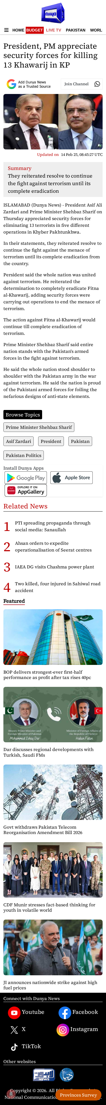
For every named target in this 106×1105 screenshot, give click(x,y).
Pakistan (75, 30)
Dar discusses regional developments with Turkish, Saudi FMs (48, 752)
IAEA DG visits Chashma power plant (54, 567)
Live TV (53, 30)
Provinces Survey (78, 1095)
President (51, 441)
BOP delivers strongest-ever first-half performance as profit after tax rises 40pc (47, 674)
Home (18, 30)
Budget (34, 30)
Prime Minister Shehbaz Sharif (39, 427)
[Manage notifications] (11, 1094)
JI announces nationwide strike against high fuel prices (50, 985)
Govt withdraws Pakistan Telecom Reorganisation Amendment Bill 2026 (42, 829)
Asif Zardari (18, 441)
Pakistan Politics (23, 455)
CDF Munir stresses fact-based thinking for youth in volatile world (49, 907)
